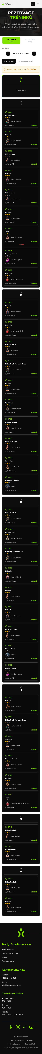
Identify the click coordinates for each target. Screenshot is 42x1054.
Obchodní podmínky (15, 1044)
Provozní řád (30, 1044)
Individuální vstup (30, 40)
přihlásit (32, 69)
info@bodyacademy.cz (11, 985)
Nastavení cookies (21, 1037)
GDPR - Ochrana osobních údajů (21, 1040)
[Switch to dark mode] (33, 4)
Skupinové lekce (11, 40)
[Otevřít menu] (38, 4)
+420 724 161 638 (9, 978)
